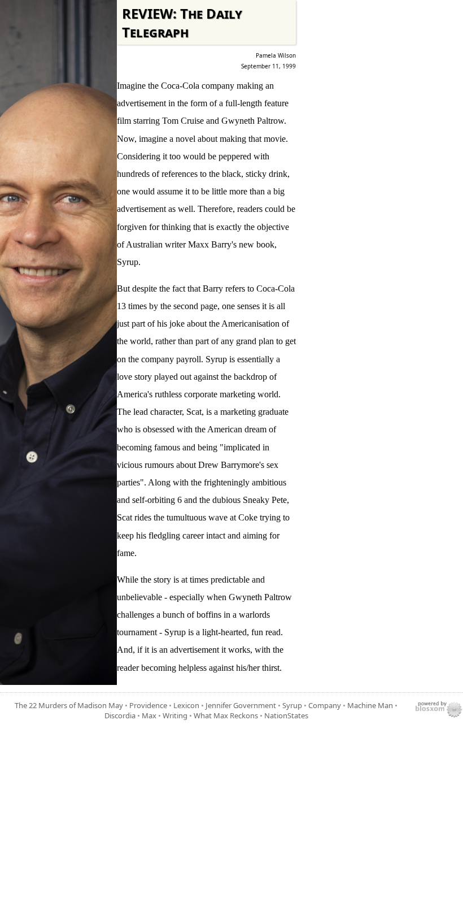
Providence (148, 705)
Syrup (292, 705)
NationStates (286, 715)
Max (149, 715)
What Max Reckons (226, 715)
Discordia (120, 715)
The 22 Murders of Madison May (69, 705)
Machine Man (370, 705)
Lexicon (186, 705)
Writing (175, 715)
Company (324, 705)
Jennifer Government (241, 705)
